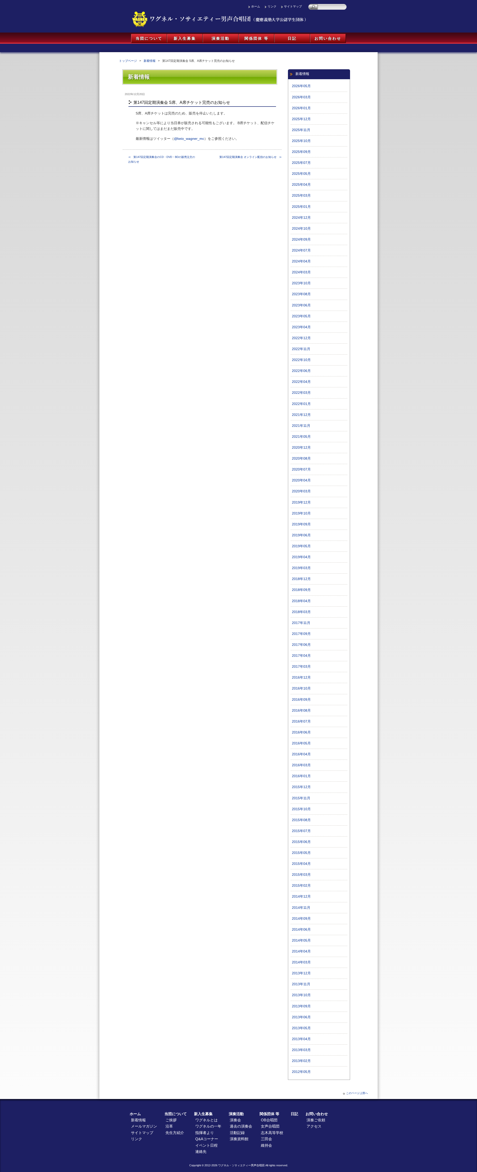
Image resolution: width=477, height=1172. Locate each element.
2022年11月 (301, 349)
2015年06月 (301, 842)
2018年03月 (301, 612)
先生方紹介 (174, 1133)
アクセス (314, 1126)
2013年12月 (301, 973)
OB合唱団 (269, 1120)
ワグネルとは (206, 1120)
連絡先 (200, 1151)
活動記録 (237, 1133)
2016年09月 (301, 699)
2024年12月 (301, 218)
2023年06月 (301, 305)
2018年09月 (301, 590)
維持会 (266, 1145)
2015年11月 (301, 798)
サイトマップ (293, 6)
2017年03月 (301, 666)
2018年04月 (301, 601)
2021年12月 (301, 415)
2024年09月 (301, 239)
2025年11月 (301, 130)
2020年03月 (301, 491)
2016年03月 (301, 765)
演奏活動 (221, 38)
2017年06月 (301, 645)
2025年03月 (301, 195)
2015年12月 (301, 787)
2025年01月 (301, 207)
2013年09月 (301, 1006)
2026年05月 (301, 86)
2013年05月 (301, 1028)
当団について (149, 38)
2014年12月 (301, 896)
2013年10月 (301, 995)
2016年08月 (301, 710)
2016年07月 (301, 721)
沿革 (169, 1126)
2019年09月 (301, 524)
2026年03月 (301, 97)
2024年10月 (301, 228)
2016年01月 (301, 776)
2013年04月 (301, 1039)
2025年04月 (301, 184)
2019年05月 (301, 546)
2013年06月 (301, 1017)
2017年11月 (301, 623)
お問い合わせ (328, 38)
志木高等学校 (272, 1133)
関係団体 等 (256, 38)
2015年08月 (301, 820)
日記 (292, 38)
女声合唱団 (270, 1126)
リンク (272, 6)
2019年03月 (301, 568)
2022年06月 (301, 371)
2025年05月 (301, 174)
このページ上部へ (357, 1093)
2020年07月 (301, 469)
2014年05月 (301, 940)
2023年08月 (301, 294)
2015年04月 (301, 864)
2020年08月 (301, 458)
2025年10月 (301, 141)
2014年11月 (301, 908)
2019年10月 (301, 513)
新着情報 (150, 61)
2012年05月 (301, 1072)
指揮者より (204, 1133)
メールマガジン (144, 1126)
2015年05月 (301, 853)
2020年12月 (301, 447)
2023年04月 (301, 327)
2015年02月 (301, 885)
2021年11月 (301, 426)
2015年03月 (301, 875)
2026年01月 (301, 108)
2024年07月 (301, 250)
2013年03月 (301, 1050)
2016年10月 (301, 688)
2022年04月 (301, 382)
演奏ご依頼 (316, 1120)
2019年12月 (301, 502)
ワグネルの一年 (208, 1126)
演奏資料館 (239, 1139)
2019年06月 (301, 535)
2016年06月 (301, 732)
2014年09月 (301, 918)
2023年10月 (301, 283)
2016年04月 (301, 754)
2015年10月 (301, 809)
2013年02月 (301, 1061)
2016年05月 (301, 743)
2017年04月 (301, 656)
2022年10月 (301, 360)
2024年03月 (301, 272)
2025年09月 (301, 152)
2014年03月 (301, 962)
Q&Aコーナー (206, 1139)
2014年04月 (301, 951)
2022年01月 (301, 404)
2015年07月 (301, 831)
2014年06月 (301, 929)
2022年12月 (301, 338)
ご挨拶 (171, 1120)
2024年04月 (301, 261)
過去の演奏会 (241, 1126)
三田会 (266, 1139)
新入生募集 (185, 38)
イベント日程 (206, 1145)
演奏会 (235, 1120)
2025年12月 (301, 119)
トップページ (128, 61)
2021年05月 (301, 437)
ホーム (255, 6)
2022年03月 (301, 393)
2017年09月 (301, 634)
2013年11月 (301, 984)
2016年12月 (301, 677)
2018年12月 (301, 579)
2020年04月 (301, 480)
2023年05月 (301, 316)
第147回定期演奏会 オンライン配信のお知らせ (248, 156)
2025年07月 (301, 163)
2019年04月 (301, 557)
